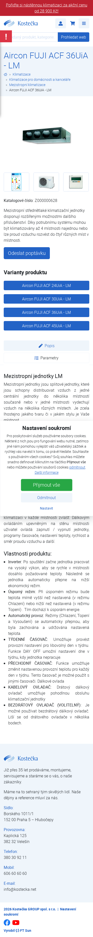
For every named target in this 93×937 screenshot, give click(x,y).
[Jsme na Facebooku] (7, 924)
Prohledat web (73, 37)
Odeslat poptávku (27, 253)
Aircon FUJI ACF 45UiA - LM (46, 325)
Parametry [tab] (49, 358)
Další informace (47, 472)
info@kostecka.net (20, 889)
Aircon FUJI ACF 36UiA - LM (46, 312)
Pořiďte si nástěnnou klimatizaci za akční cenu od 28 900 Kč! (46, 8)
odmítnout (77, 467)
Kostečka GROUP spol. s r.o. (34, 909)
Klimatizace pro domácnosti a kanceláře (39, 79)
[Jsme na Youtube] (16, 925)
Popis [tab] (50, 345)
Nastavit (46, 508)
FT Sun (25, 930)
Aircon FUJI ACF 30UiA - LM (46, 299)
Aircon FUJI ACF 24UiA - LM (46, 285)
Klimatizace (22, 74)
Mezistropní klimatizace (27, 84)
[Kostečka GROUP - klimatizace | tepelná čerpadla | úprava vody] (5, 74)
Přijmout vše (46, 485)
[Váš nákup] (72, 23)
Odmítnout (46, 498)
